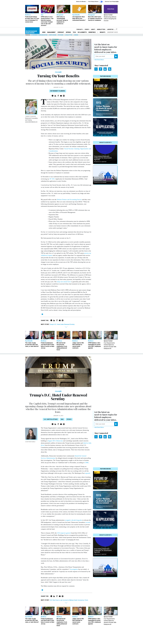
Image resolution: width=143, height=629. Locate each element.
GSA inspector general (64, 533)
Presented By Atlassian (100, 182)
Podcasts (80, 29)
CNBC (87, 462)
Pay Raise (60, 35)
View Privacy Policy (98, 59)
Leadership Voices (112, 32)
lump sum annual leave (64, 281)
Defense (68, 32)
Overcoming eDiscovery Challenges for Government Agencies (103, 158)
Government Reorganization (39, 35)
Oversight (61, 32)
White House (52, 35)
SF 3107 (52, 179)
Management (51, 32)
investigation (74, 569)
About (93, 29)
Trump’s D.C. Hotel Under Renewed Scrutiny (62, 324)
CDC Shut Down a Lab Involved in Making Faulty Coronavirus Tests (69, 600)
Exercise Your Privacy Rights (112, 1)
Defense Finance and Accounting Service (69, 199)
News (44, 32)
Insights (102, 32)
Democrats (59, 441)
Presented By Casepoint (100, 161)
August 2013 (51, 441)
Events (87, 29)
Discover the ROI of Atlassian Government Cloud (103, 179)
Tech (74, 32)
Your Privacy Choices (93, 1)
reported (87, 473)
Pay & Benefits (82, 32)
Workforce (92, 32)
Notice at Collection (81, 1)
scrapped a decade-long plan (73, 520)
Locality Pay (68, 35)
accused (87, 522)
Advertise (110, 29)
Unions (76, 35)
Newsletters (101, 29)
